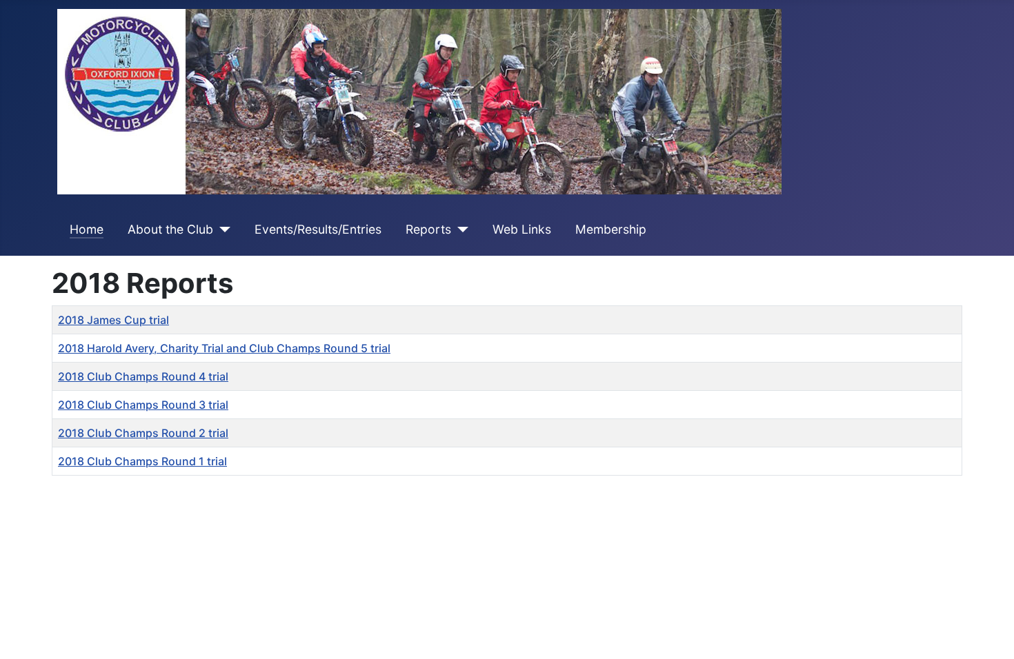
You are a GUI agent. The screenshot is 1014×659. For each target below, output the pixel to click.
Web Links (522, 229)
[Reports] (459, 230)
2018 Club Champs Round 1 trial (142, 461)
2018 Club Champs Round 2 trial (143, 433)
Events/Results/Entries (318, 229)
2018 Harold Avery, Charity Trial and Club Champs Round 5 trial (224, 348)
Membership (610, 229)
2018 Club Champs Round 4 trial (143, 376)
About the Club (170, 229)
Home (86, 229)
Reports (428, 229)
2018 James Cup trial (113, 320)
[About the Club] (221, 230)
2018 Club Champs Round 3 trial (143, 405)
